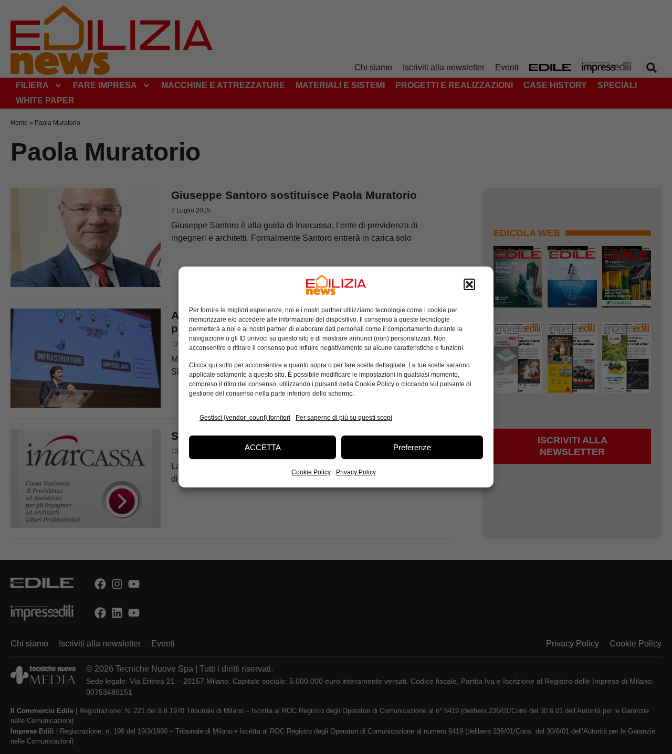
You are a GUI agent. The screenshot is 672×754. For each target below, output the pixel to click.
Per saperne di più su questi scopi (344, 417)
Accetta (263, 447)
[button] (469, 285)
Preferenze (412, 447)
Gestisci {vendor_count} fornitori (245, 417)
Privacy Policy (356, 472)
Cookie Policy (311, 472)
